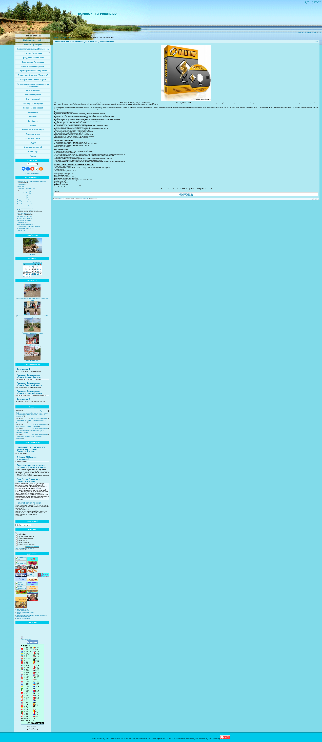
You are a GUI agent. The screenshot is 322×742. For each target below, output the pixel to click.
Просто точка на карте (25, 538)
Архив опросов (29, 548)
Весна (32, 254)
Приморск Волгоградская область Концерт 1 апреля (29, 376)
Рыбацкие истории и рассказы (26, 210)
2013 (61, 37)
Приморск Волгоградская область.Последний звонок (29, 384)
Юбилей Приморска (32, 345)
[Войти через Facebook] (28, 169)
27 (38, 274)
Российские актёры (23, 202)
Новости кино (21, 196)
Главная (300, 32)
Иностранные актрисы (24, 208)
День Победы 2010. (32, 360)
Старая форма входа (32, 173)
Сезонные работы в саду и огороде (28, 226)
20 (38, 271)
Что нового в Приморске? (40, 411)
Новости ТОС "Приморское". (39, 418)
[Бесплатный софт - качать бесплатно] (21, 560)
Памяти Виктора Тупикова (29, 503)
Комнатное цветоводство (25, 224)
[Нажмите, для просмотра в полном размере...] (186, 100)
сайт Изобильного (23, 610)
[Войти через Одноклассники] (41, 169)
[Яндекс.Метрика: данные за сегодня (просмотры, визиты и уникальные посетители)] (26, 638)
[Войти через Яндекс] (32, 169)
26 (35, 274)
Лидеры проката (22, 200)
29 (24, 276)
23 (27, 274)
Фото (19, 613)
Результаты (19, 548)
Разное (19, 230)
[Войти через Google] (37, 169)
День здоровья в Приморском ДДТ (27, 426)
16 (27, 271)
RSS (319, 32)
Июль (66, 37)
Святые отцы (21, 184)
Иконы (19, 186)
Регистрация (309, 32)
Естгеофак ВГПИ (22, 609)
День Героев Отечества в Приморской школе (28, 480)
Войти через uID (32, 163)
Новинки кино (21, 198)
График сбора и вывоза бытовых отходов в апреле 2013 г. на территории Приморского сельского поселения (32, 414)
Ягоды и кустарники (23, 218)
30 (27, 276)
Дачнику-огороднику (23, 220)
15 (24, 271)
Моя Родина (22, 534)
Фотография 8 (23, 399)
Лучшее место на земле (26, 536)
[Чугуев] (21, 585)
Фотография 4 (23, 369)
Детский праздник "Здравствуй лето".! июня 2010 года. (32, 299)
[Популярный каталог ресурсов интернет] (32, 644)
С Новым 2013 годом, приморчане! (26, 458)
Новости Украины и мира (25, 612)
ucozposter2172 (84, 198)
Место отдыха (23, 540)
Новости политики (23, 194)
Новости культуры (23, 192)
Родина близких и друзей (26, 544)
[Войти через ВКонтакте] (24, 169)
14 (40, 269)
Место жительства (24, 542)
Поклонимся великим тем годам (32, 333)
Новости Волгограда (23, 618)
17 (29, 271)
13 (38, 269)
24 (29, 274)
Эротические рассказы (24, 228)
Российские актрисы (23, 204)
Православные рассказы (25, 188)
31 (29, 276)
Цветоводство (21, 222)
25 (32, 274)
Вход (315, 32)
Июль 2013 (36, 262)
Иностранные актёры (24, 206)
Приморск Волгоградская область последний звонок (29, 392)
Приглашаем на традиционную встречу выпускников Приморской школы (31, 449)
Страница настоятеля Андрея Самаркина (30, 181)
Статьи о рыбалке (23, 213)
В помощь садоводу (23, 216)
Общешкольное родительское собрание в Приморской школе (31, 466)
